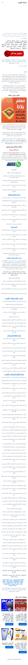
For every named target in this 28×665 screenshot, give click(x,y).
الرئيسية (25, 33)
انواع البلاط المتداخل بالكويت (14, 374)
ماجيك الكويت (22, 2)
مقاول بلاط (7, 59)
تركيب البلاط (18, 172)
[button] (14, 150)
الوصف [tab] (25, 71)
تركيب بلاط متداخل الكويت (14, 298)
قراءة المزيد (22, 624)
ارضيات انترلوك (12, 63)
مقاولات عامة (20, 33)
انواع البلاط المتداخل (14, 336)
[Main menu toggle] (2, 2)
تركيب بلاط (24, 76)
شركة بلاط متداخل (14, 195)
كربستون (24, 59)
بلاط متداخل (14, 227)
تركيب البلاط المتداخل (18, 511)
